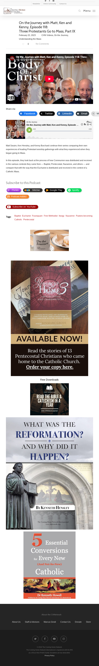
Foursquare (37, 216)
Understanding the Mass (30, 39)
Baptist (17, 216)
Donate (78, 622)
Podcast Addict (18, 196)
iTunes (15, 190)
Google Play (56, 190)
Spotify (75, 190)
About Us (16, 622)
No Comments (42, 44)
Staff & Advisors (32, 622)
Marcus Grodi (50, 622)
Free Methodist (50, 216)
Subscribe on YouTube (24, 206)
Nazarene (70, 216)
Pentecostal (28, 219)
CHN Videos (47, 35)
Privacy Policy (49, 656)
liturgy (61, 216)
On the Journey (61, 35)
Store (88, 622)
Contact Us (65, 622)
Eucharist (26, 216)
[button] (89, 10)
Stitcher (36, 190)
